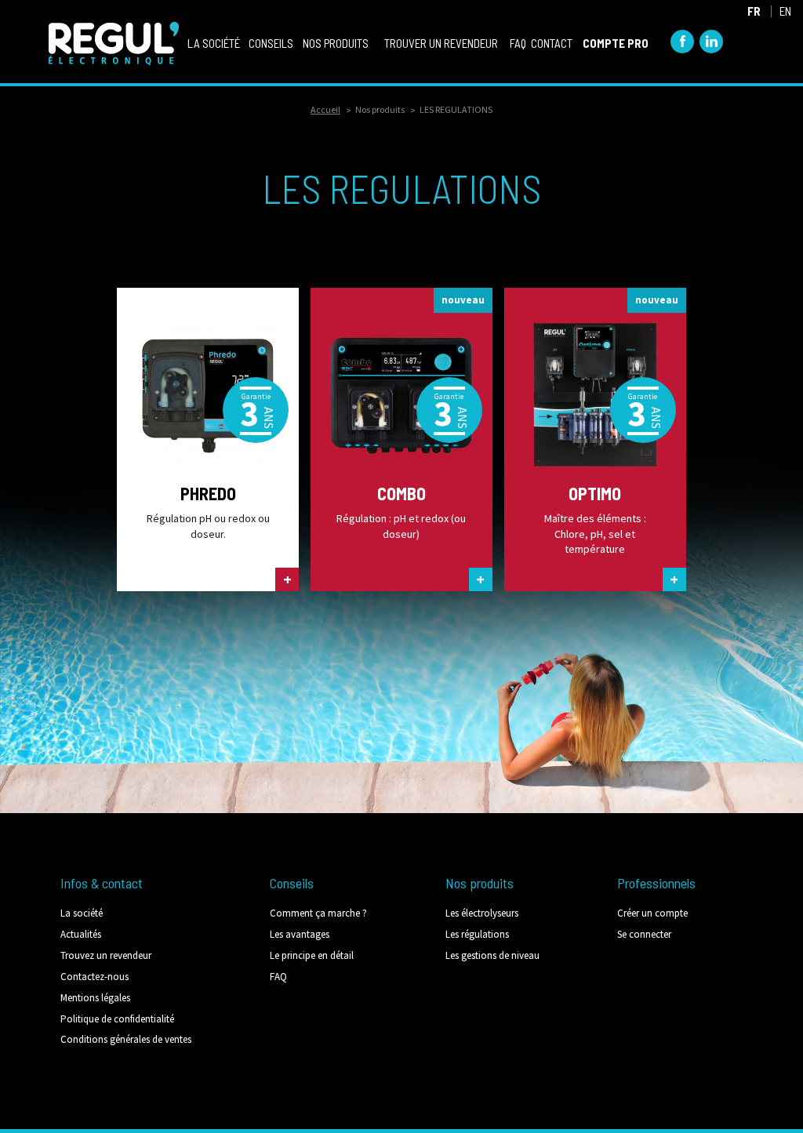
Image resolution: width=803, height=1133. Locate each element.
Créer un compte (652, 913)
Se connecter (644, 934)
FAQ (278, 976)
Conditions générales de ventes (125, 1039)
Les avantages (299, 934)
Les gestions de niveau (492, 955)
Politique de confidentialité (117, 1019)
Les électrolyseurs (481, 913)
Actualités (80, 934)
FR (754, 11)
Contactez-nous (94, 976)
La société (81, 913)
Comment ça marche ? (318, 913)
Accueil (325, 109)
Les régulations (477, 934)
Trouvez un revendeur (105, 955)
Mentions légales (95, 997)
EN (785, 11)
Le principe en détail (312, 955)
